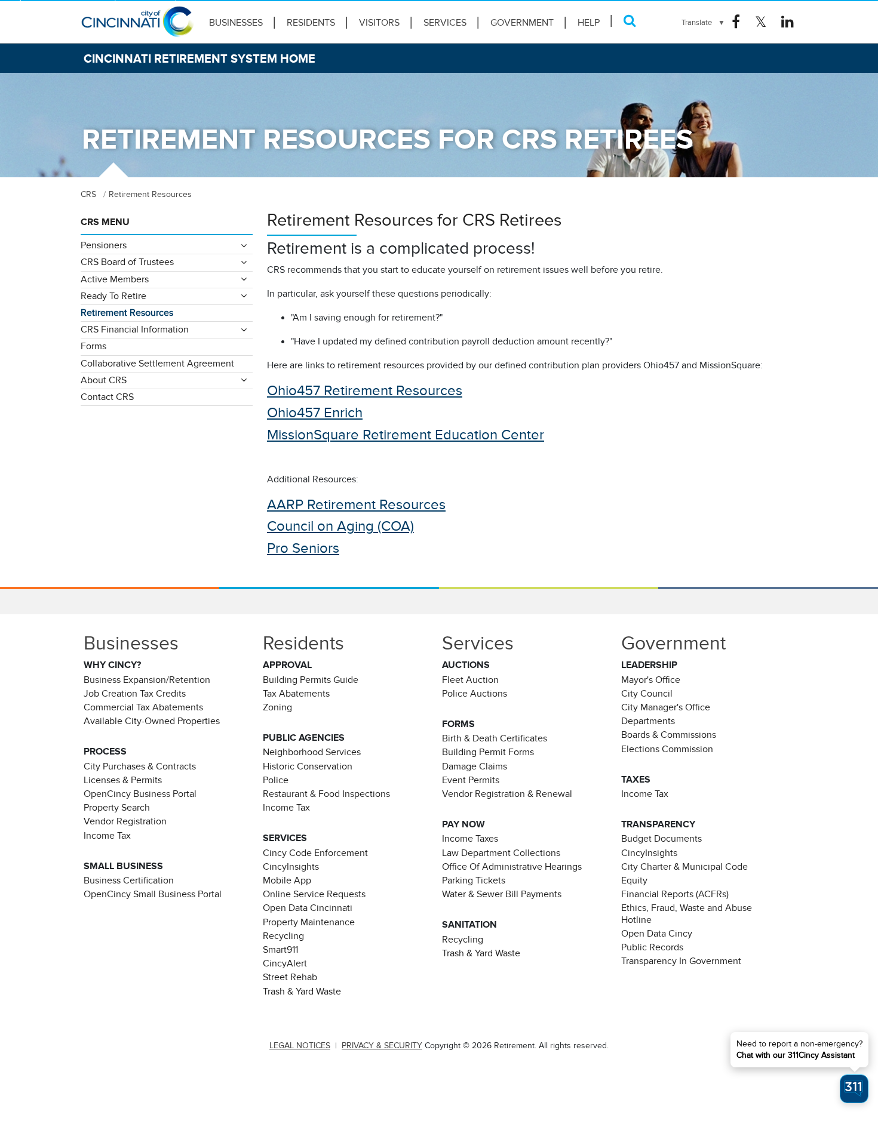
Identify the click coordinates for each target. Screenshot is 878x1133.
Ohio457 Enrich (315, 412)
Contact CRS (107, 397)
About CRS (104, 380)
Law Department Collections (501, 853)
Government (522, 22)
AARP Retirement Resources (356, 504)
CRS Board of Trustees (127, 262)
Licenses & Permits (123, 780)
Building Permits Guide (310, 680)
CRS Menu (105, 222)
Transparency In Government (681, 961)
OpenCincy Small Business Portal (153, 894)
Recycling (283, 936)
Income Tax (107, 835)
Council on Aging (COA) (340, 526)
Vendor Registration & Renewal (507, 794)
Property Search (117, 807)
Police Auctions (474, 693)
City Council (647, 693)
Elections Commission (667, 749)
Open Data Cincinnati (307, 908)
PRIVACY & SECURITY (382, 1045)
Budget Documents (661, 838)
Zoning (277, 707)
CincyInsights (291, 866)
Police (275, 780)
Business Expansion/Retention (147, 680)
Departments (648, 721)
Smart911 (280, 949)
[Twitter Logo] (760, 22)
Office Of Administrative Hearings (512, 866)
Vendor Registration (125, 821)
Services (444, 22)
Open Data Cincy (656, 933)
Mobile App (287, 880)
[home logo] (137, 27)
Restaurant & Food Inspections (326, 794)
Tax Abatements (296, 693)
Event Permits (470, 780)
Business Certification (129, 880)
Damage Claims (474, 766)
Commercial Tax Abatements (143, 707)
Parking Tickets (473, 880)
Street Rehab (290, 977)
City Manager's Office (665, 707)
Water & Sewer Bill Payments (501, 894)
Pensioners (104, 245)
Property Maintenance (309, 922)
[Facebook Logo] (736, 22)
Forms (93, 346)
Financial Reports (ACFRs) (675, 894)
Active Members (115, 279)
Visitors (379, 22)
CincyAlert (285, 963)
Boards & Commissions (668, 734)
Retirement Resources (127, 312)
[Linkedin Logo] (787, 22)
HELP (589, 22)
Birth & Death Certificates (494, 738)
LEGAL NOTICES (299, 1045)
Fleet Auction (470, 680)
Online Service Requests (314, 894)
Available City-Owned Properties (152, 721)
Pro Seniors (303, 548)
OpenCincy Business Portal (140, 794)
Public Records (652, 947)
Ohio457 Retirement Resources (364, 390)
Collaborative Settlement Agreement (157, 363)
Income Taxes (470, 838)
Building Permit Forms (488, 752)
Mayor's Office (650, 680)
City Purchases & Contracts (140, 766)
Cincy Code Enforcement (315, 853)
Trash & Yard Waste (302, 991)
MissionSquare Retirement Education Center (405, 434)
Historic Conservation (307, 766)
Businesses (236, 22)
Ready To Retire (113, 296)
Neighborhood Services (312, 752)
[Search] (630, 20)
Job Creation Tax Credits (135, 693)
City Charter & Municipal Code (684, 866)
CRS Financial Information (135, 329)
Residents (311, 22)
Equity (634, 880)
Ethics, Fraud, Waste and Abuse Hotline (686, 914)
